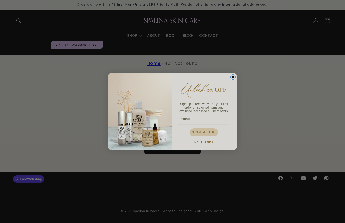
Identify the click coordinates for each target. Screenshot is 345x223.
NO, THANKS (203, 142)
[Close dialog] (233, 77)
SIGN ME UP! (204, 132)
